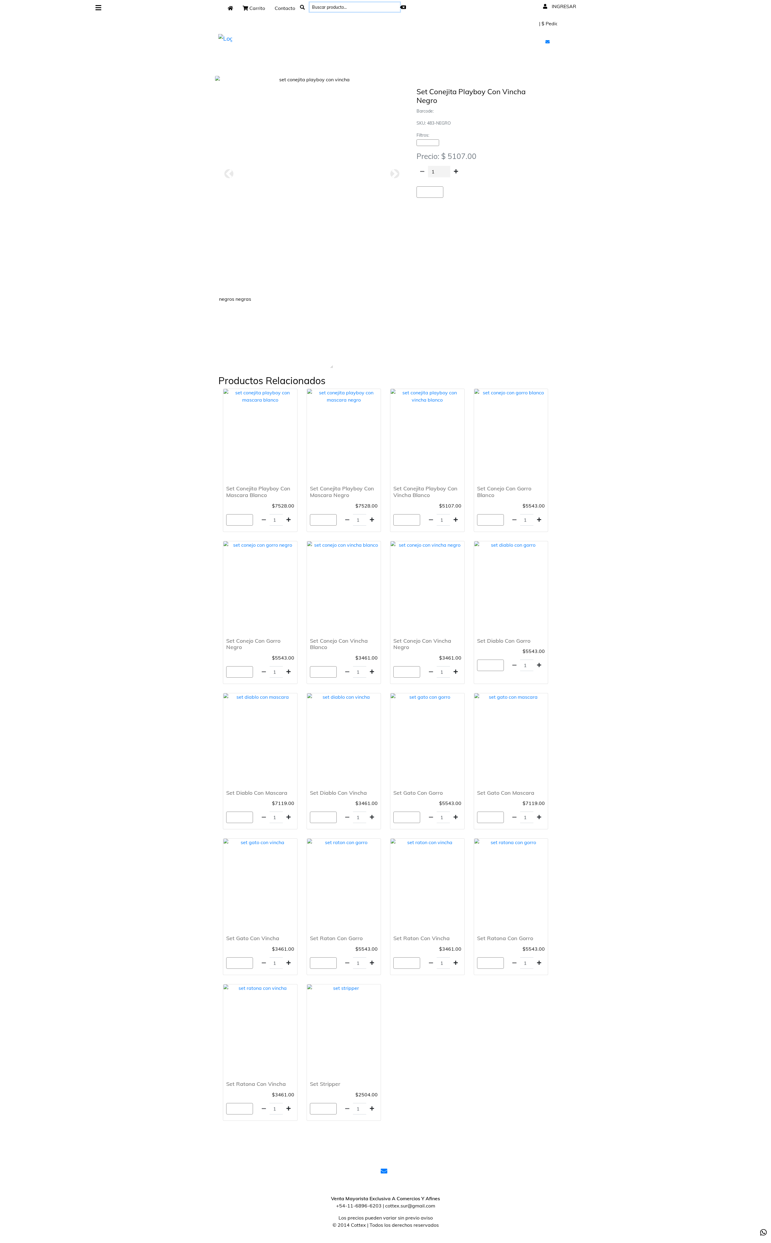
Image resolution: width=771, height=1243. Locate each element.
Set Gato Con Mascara (505, 792)
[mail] (548, 42)
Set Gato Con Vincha (252, 938)
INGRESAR (563, 6)
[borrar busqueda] (403, 7)
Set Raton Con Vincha (421, 938)
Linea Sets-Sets (427, 142)
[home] (230, 8)
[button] (228, 174)
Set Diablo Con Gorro (503, 640)
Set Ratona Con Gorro (505, 938)
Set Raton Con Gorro (336, 938)
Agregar (429, 192)
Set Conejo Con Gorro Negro (253, 644)
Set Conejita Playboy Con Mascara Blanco (258, 492)
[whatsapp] (763, 1232)
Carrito (256, 8)
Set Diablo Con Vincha (338, 792)
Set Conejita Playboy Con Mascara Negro (342, 492)
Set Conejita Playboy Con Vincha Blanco (425, 492)
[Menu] (98, 8)
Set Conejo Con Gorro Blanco (504, 492)
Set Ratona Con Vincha (256, 1083)
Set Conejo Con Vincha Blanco (339, 644)
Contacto (285, 8)
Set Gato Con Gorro (418, 792)
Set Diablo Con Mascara (256, 792)
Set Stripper (325, 1083)
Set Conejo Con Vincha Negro (422, 644)
